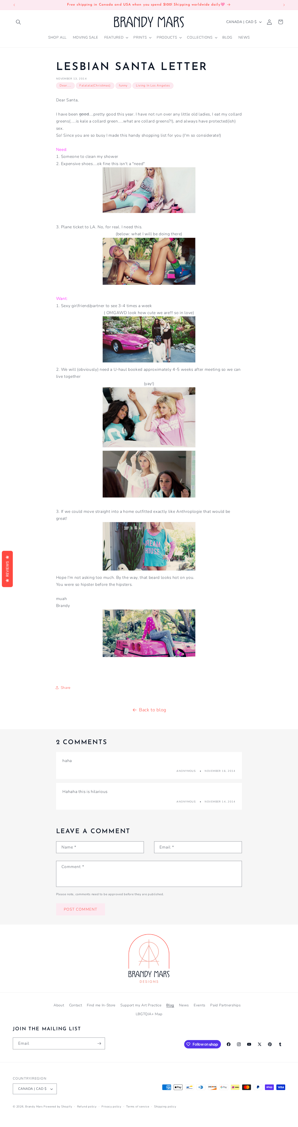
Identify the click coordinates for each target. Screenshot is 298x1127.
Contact (75, 1005)
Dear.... (65, 85)
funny (123, 85)
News (184, 1005)
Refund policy (87, 1106)
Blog (170, 1005)
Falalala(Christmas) (95, 85)
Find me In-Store (101, 1005)
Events (199, 1005)
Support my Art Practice (140, 1005)
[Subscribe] (99, 1044)
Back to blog (152, 710)
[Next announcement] (284, 5)
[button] (18, 21)
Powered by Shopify (58, 1106)
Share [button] (66, 687)
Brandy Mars (34, 1106)
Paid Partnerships (225, 1005)
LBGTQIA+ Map (149, 1013)
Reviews (7, 569)
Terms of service (137, 1106)
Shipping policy (165, 1106)
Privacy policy (111, 1106)
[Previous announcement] (14, 5)
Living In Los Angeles (153, 85)
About (59, 1005)
